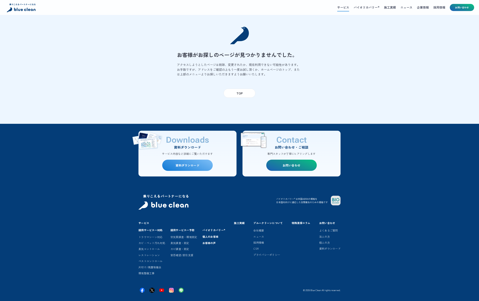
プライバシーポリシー (266, 255)
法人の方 (324, 236)
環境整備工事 (146, 273)
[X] (152, 290)
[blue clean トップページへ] (21, 8)
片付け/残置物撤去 (149, 267)
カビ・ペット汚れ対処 (151, 243)
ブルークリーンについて (268, 223)
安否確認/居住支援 (181, 255)
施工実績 (239, 223)
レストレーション (149, 255)
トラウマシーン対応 (150, 237)
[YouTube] (161, 290)
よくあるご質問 (328, 230)
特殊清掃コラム (301, 223)
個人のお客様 (210, 236)
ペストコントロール (150, 261)
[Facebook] (142, 290)
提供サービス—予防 (182, 230)
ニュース (258, 236)
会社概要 (258, 230)
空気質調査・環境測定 (183, 237)
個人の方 (324, 242)
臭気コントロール (149, 249)
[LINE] (181, 290)
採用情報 (258, 242)
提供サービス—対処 (150, 230)
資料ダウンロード (330, 248)
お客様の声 (209, 243)
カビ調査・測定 (179, 249)
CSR (256, 248)
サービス (143, 223)
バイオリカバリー (213, 230)
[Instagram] (171, 290)
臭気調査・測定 (179, 243)
